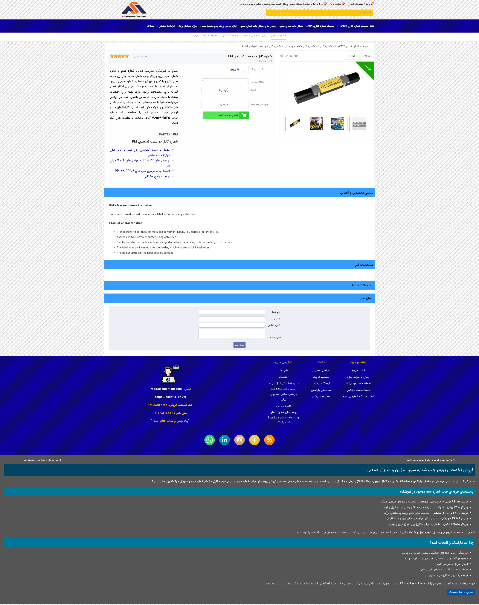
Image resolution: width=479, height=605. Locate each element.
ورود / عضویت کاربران (359, 4)
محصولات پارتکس (321, 397)
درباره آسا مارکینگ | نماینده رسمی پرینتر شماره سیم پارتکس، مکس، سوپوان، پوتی (281, 4)
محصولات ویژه (321, 377)
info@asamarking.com (166, 389)
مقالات (150, 26)
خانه (372, 26)
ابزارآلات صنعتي (167, 26)
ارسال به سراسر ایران (358, 377)
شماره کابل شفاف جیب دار (300, 46)
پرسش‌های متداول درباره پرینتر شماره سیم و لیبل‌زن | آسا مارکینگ (283, 417)
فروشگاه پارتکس (321, 383)
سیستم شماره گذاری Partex (353, 26)
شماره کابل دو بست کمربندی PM (262, 46)
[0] (295, 124)
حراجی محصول (320, 371)
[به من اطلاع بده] (296, 55)
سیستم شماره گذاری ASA (320, 26)
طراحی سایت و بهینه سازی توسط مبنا (43, 460)
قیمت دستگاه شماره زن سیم (358, 397)
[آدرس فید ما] (269, 440)
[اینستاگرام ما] (239, 440)
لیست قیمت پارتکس (358, 390)
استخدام (283, 377)
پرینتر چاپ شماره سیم (291, 26)
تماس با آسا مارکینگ (461, 592)
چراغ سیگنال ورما (188, 26)
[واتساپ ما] (209, 440)
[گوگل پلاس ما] (254, 440)
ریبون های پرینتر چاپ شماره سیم (258, 26)
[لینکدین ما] (224, 440)
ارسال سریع (358, 371)
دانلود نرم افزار (283, 406)
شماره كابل (326, 46)
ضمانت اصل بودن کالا (358, 383)
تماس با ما (335, 4)
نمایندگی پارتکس (321, 390)
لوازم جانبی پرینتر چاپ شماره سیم (219, 26)
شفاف (233, 70)
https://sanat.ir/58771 (170, 397)
